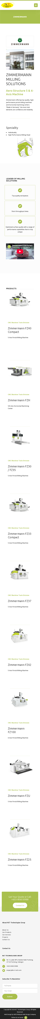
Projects (5, 937)
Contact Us (20, 905)
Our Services (6, 935)
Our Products (6, 932)
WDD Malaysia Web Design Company (25, 1014)
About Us (5, 930)
